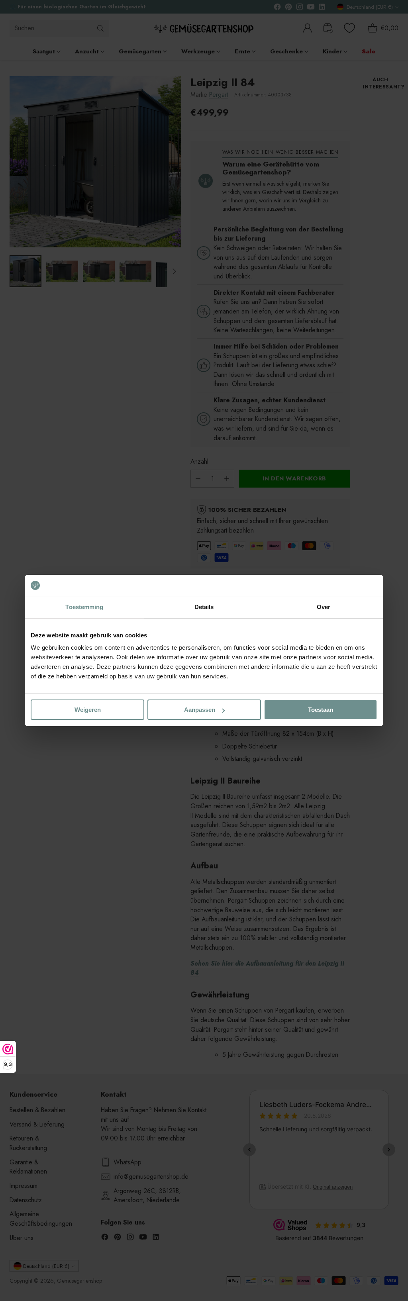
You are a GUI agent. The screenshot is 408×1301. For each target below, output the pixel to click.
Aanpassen (199, 709)
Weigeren (88, 709)
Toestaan (320, 709)
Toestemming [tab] (84, 606)
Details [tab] (204, 606)
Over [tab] (323, 606)
